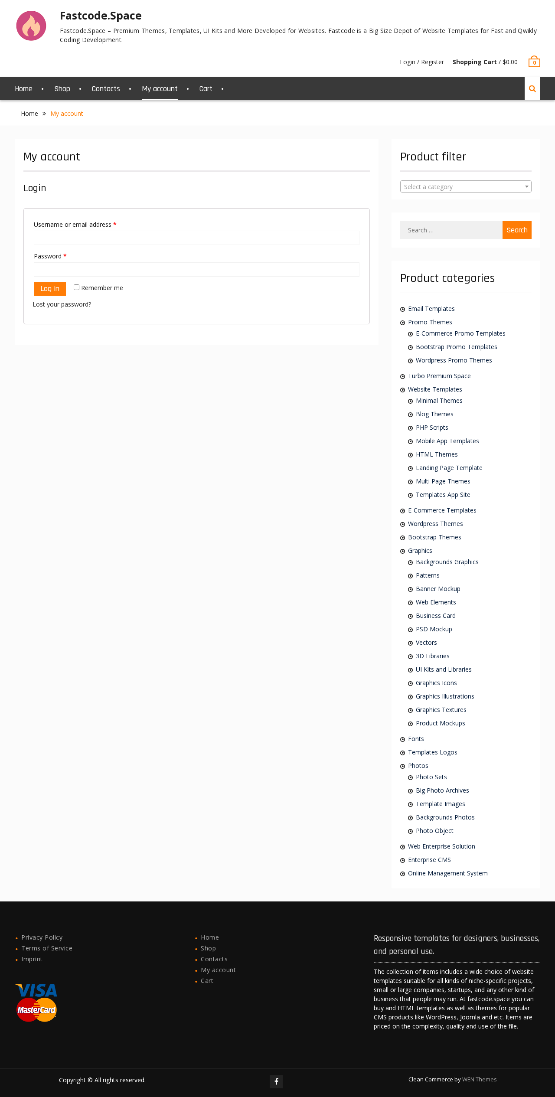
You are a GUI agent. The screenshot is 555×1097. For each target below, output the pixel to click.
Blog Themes (435, 414)
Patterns (428, 575)
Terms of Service (46, 948)
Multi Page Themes (443, 481)
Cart (205, 89)
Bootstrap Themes (434, 537)
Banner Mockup (438, 588)
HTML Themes (437, 454)
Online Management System (448, 873)
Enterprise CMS (429, 859)
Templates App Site (443, 494)
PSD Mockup (434, 629)
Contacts (106, 89)
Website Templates (435, 389)
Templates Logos (432, 752)
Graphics (420, 550)
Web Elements (436, 602)
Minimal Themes (439, 400)
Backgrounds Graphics (447, 562)
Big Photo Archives (442, 790)
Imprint (32, 959)
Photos (418, 765)
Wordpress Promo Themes (454, 360)
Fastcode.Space (101, 15)
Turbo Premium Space (439, 376)
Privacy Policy (41, 937)
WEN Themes (479, 1079)
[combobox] (465, 186)
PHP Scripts (432, 427)
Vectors (426, 642)
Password (50, 256)
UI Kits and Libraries (444, 669)
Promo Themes (430, 322)
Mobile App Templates (447, 441)
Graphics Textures (441, 709)
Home (24, 89)
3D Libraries (433, 656)
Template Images (440, 804)
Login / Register (422, 62)
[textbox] (466, 187)
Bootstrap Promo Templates (456, 347)
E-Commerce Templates (442, 510)
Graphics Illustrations (445, 696)
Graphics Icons (436, 683)
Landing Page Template (449, 468)
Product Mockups (440, 723)
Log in (49, 289)
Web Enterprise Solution (441, 846)
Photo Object (435, 830)
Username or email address (75, 224)
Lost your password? (62, 304)
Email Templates (431, 308)
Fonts (416, 739)
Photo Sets (431, 777)
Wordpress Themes (435, 523)
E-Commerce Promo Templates (461, 333)
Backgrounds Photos (445, 817)
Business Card (436, 615)
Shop (62, 89)
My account (160, 89)
